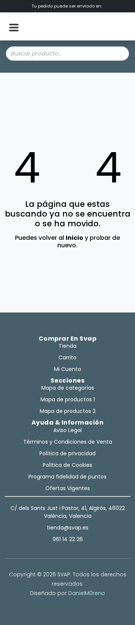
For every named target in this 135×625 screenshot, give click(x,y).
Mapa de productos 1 (67, 399)
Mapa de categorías (67, 388)
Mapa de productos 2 (68, 411)
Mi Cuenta (67, 369)
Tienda (67, 346)
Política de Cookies (67, 465)
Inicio (74, 237)
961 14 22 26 (67, 539)
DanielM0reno (86, 593)
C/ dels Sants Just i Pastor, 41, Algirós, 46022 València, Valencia (67, 512)
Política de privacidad (67, 453)
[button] (13, 27)
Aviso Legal (67, 430)
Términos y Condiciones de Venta (67, 442)
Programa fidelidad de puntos (67, 476)
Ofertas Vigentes (67, 488)
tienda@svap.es (67, 527)
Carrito (67, 357)
